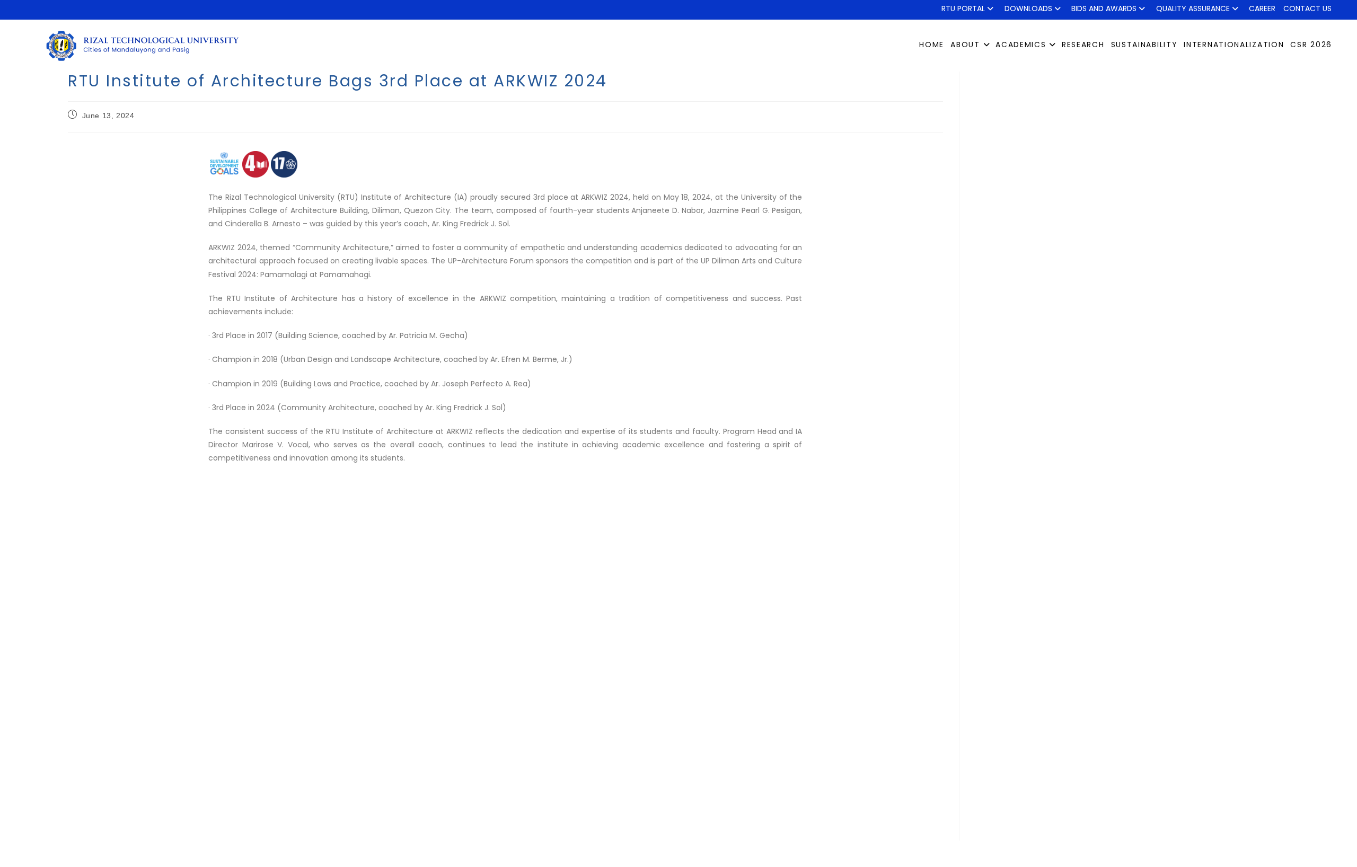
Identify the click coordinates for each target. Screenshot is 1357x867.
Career (1262, 8)
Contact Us (1307, 8)
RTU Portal (963, 8)
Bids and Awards (1103, 8)
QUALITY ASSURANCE (1193, 8)
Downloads (1028, 8)
